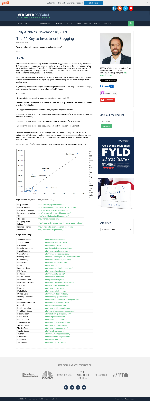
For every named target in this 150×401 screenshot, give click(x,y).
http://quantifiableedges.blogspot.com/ (60, 311)
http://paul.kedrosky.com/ (54, 280)
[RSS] (119, 8)
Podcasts (97, 23)
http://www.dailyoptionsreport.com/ (51, 205)
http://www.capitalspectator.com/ (57, 251)
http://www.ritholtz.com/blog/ (56, 325)
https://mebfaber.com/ (53, 340)
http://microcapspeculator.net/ (56, 297)
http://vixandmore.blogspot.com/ (57, 337)
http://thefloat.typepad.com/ (48, 219)
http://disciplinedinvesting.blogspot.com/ (54, 210)
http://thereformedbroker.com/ (56, 320)
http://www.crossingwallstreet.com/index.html (62, 257)
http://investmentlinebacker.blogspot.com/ (54, 213)
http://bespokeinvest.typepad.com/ (58, 248)
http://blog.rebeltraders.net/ (55, 317)
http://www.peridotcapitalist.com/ (57, 308)
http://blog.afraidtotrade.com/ (56, 242)
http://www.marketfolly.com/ (56, 291)
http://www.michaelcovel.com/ (56, 294)
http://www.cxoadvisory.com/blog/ (58, 260)
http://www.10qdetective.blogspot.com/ (53, 216)
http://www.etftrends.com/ (55, 271)
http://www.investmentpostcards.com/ (59, 282)
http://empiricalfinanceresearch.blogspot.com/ (55, 227)
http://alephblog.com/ (53, 245)
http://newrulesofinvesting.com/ (57, 302)
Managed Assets (61, 23)
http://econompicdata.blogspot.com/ (59, 268)
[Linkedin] (114, 8)
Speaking (87, 23)
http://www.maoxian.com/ (54, 288)
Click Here (93, 3)
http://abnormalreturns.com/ (55, 240)
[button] (75, 3)
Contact (107, 23)
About (27, 23)
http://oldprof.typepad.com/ (55, 305)
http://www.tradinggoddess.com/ (57, 334)
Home (20, 23)
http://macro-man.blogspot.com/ (57, 285)
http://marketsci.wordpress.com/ (50, 230)
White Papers (76, 23)
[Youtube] (131, 8)
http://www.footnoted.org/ (55, 274)
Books (35, 23)
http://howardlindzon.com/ (55, 277)
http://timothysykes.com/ (54, 331)
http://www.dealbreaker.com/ (56, 262)
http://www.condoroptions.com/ (57, 254)
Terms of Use (129, 399)
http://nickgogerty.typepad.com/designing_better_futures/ (60, 223)
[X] (125, 8)
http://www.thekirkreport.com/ (56, 328)
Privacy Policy (119, 399)
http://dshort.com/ (52, 265)
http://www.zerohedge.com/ (55, 342)
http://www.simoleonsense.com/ (57, 322)
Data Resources (46, 23)
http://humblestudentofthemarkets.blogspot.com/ (57, 207)
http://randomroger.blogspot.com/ (58, 314)
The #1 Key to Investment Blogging (45, 38)
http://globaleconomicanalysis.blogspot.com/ (62, 300)
